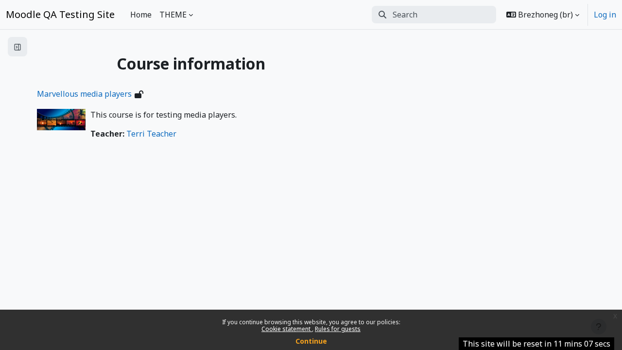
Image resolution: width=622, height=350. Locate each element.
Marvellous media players (84, 93)
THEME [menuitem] (173, 14)
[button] (543, 14)
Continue (311, 341)
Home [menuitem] (141, 14)
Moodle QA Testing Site (60, 14)
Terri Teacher (151, 133)
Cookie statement (286, 329)
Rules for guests (338, 329)
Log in (605, 14)
